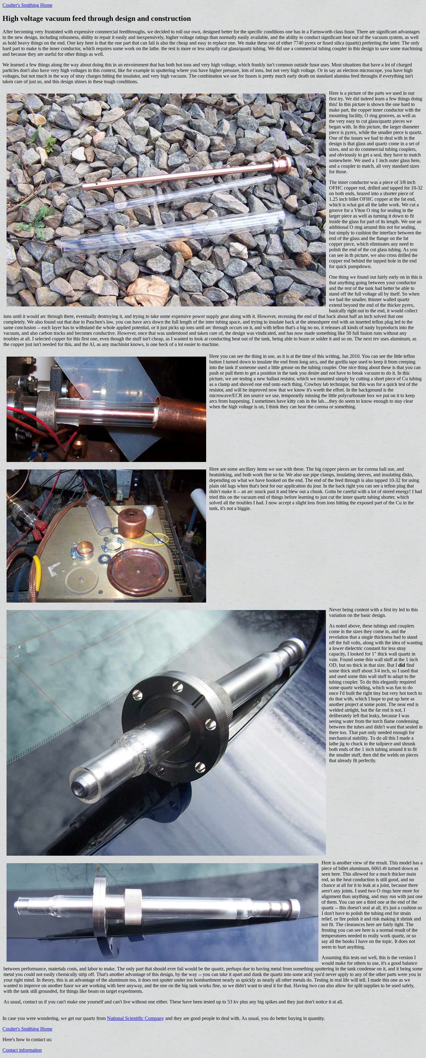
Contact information (22, 1050)
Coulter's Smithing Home (27, 5)
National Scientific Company (135, 1018)
